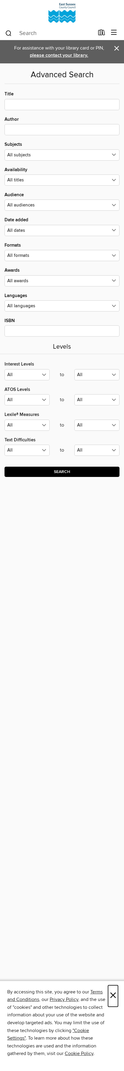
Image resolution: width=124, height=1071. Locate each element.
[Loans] (101, 34)
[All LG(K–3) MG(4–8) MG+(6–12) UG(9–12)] (27, 377)
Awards (12, 270)
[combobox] (49, 33)
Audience (14, 195)
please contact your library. (59, 55)
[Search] (9, 33)
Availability (16, 170)
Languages (16, 296)
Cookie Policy (79, 1053)
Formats (13, 245)
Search (62, 472)
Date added (16, 220)
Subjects (13, 144)
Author (12, 119)
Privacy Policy (64, 999)
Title (9, 94)
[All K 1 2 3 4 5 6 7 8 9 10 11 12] (27, 453)
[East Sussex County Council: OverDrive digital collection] (62, 13)
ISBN (10, 321)
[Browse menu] (113, 33)
